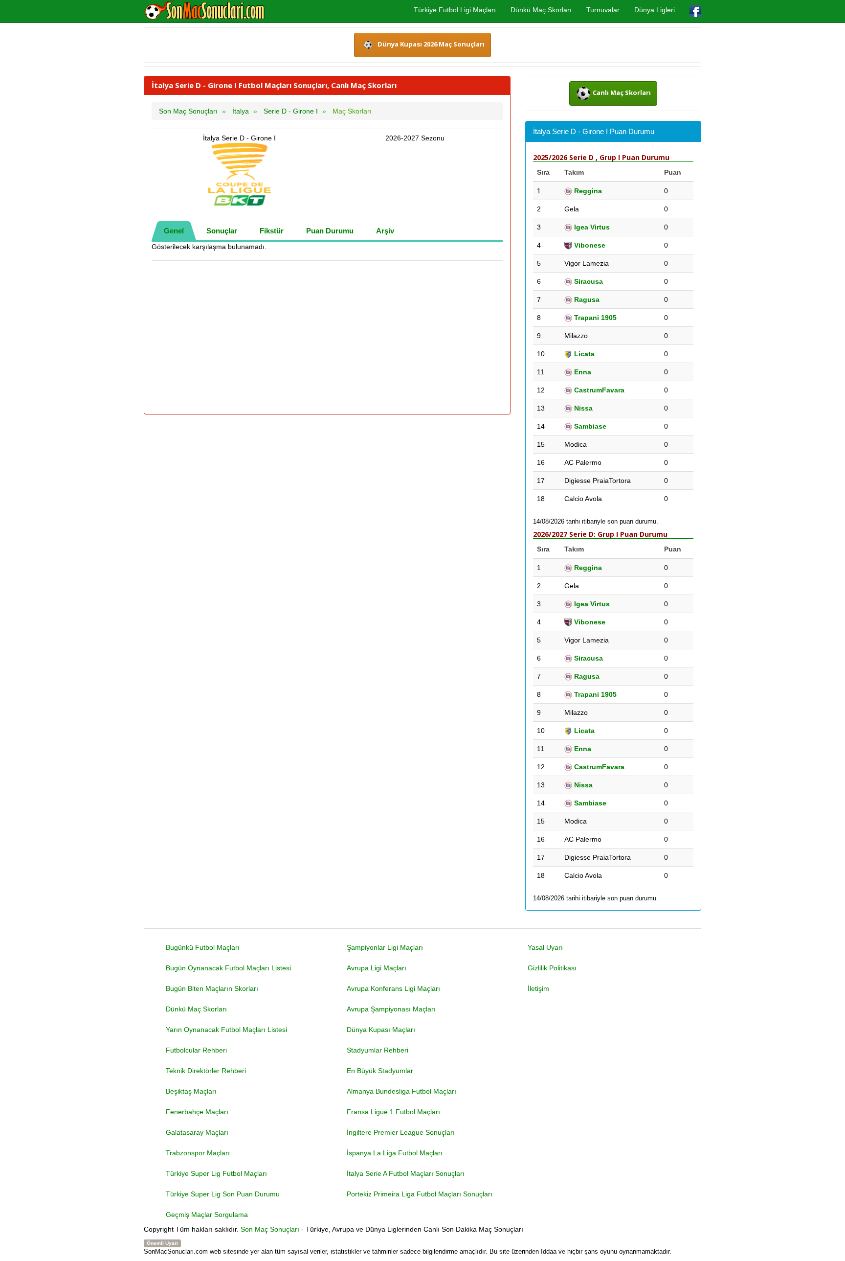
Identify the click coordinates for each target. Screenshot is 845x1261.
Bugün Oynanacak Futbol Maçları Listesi (228, 968)
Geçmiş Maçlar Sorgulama (207, 1214)
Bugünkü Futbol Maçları (203, 947)
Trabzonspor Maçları (198, 1153)
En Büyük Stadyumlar (380, 1071)
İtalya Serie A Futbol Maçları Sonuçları (406, 1173)
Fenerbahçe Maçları (197, 1112)
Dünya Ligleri (654, 10)
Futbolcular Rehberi (196, 1050)
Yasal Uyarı (545, 947)
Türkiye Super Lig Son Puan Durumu (223, 1194)
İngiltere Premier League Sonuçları (401, 1132)
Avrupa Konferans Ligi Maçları (393, 988)
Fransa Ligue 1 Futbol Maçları (393, 1112)
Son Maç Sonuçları (270, 1229)
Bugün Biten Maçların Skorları (212, 988)
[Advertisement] (327, 338)
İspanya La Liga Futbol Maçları (395, 1153)
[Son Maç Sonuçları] (205, 11)
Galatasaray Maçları (197, 1132)
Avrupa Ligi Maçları (376, 968)
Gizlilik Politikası (552, 968)
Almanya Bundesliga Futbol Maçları (401, 1091)
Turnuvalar (603, 10)
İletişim (538, 988)
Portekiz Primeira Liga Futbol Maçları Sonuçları (419, 1194)
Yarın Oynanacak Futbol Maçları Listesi (226, 1029)
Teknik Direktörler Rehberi (206, 1071)
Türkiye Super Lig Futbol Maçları (216, 1173)
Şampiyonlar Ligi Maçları (385, 947)
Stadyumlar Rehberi (377, 1050)
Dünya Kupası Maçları (381, 1029)
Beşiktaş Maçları (191, 1091)
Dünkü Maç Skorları (541, 10)
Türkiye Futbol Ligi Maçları (455, 10)
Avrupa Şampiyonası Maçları (391, 1009)
